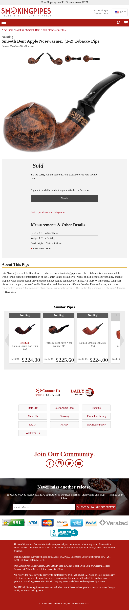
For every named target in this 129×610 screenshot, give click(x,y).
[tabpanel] (24, 338)
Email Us (39, 394)
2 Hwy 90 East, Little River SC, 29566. (44, 569)
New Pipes (7, 29)
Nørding (19, 29)
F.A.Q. (32, 424)
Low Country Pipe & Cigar (58, 566)
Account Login (101, 10)
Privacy (64, 424)
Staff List (32, 407)
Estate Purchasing (96, 416)
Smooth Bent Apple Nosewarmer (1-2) (46, 29)
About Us (32, 416)
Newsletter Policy (96, 424)
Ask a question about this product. (49, 212)
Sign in (64, 198)
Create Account (101, 13)
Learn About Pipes (64, 407)
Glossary (64, 416)
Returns (96, 407)
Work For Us (33, 433)
